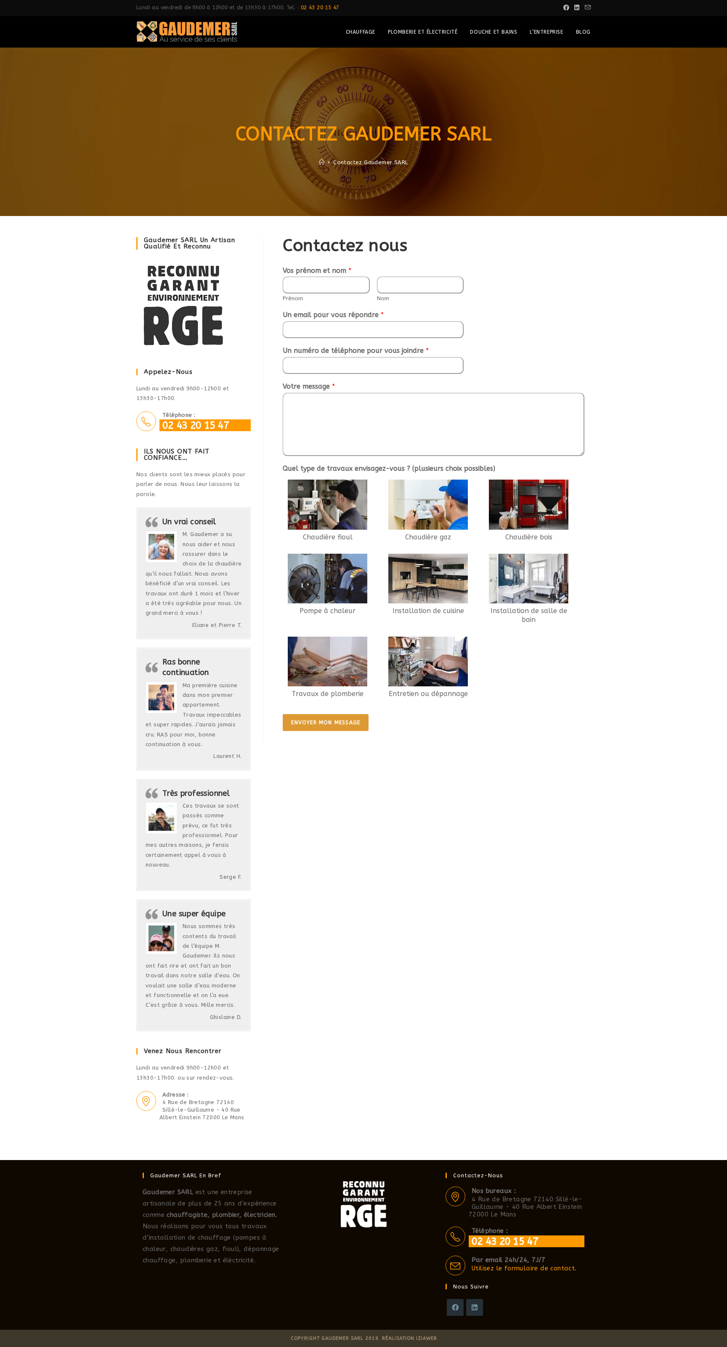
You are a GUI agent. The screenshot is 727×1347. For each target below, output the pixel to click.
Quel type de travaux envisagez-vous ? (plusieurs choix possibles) (389, 468)
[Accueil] (321, 162)
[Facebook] (455, 1307)
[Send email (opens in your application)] (586, 8)
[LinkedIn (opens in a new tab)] (577, 8)
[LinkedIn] (474, 1307)
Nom (383, 298)
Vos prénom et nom (317, 271)
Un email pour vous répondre (333, 315)
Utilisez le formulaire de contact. (524, 1268)
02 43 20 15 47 (320, 8)
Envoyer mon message (325, 723)
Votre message (309, 386)
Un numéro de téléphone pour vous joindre (356, 351)
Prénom (293, 298)
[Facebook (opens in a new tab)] (566, 8)
